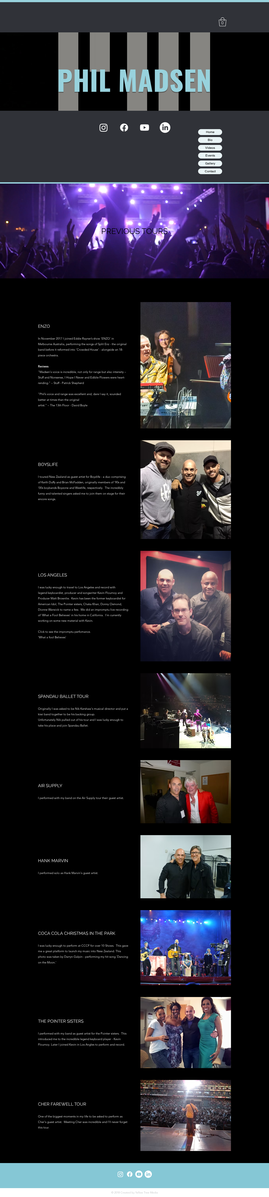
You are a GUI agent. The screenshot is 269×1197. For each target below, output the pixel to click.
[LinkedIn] (165, 127)
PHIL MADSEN (134, 79)
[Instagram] (103, 127)
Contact (210, 171)
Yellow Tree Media (146, 1192)
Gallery (210, 163)
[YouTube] (144, 127)
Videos (210, 148)
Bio (210, 140)
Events (210, 155)
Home (210, 132)
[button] (222, 21)
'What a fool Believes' (52, 637)
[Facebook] (124, 127)
